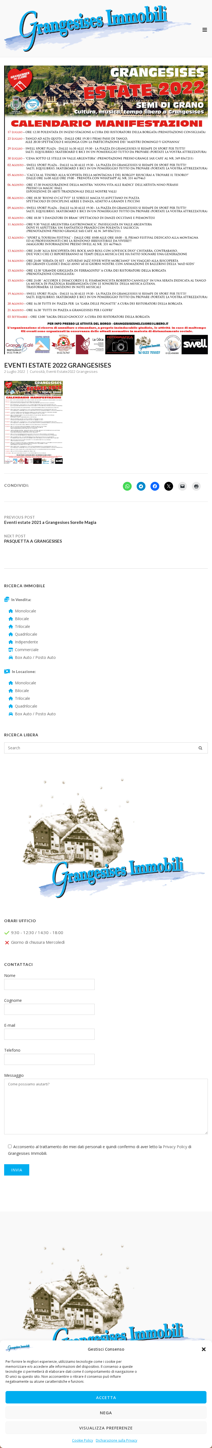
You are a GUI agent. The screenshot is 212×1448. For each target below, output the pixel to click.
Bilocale (22, 618)
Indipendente (26, 641)
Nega (106, 1412)
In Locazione (23, 671)
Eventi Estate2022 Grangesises (72, 371)
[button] (203, 1349)
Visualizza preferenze (106, 1428)
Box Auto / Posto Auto (35, 657)
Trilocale (22, 626)
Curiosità (37, 371)
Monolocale (25, 610)
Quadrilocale (26, 634)
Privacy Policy (175, 1146)
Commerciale (27, 649)
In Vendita (20, 599)
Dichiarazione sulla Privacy (116, 1440)
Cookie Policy (82, 1440)
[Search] (200, 747)
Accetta (106, 1397)
